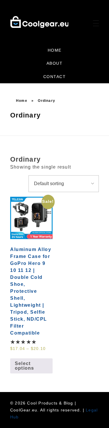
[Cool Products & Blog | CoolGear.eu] (39, 22)
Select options (24, 366)
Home (21, 101)
